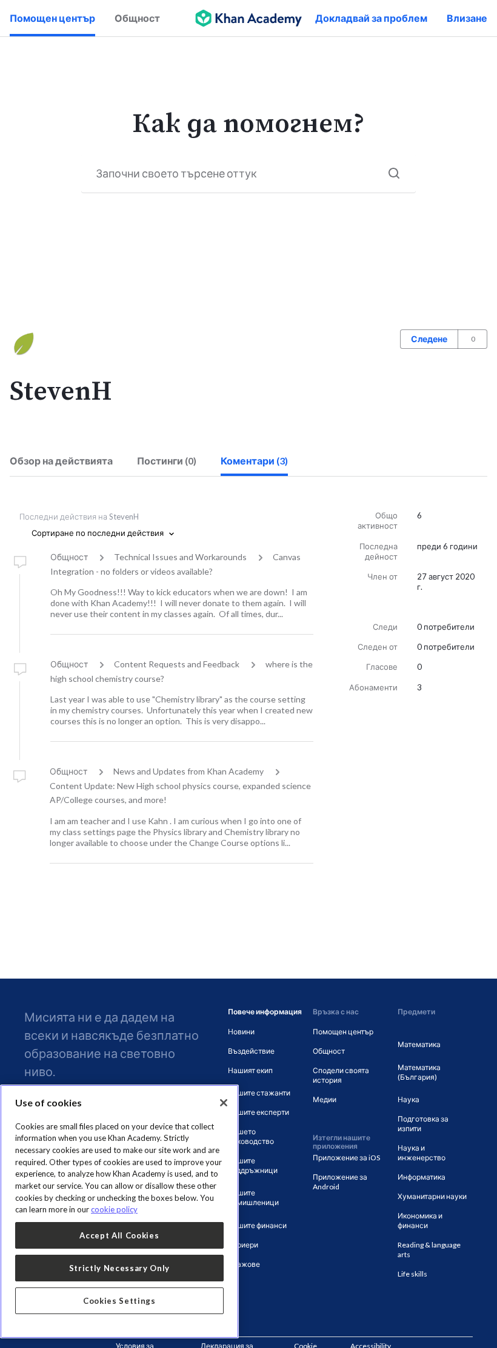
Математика (419, 1044)
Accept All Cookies (119, 1235)
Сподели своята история (341, 1075)
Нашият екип (250, 1070)
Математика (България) (419, 1072)
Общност (137, 18)
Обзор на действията (61, 460)
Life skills (412, 1273)
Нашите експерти (258, 1112)
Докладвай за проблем (371, 18)
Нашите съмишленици (253, 1197)
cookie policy (114, 1209)
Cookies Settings (119, 1301)
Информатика (421, 1176)
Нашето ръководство (251, 1136)
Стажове (244, 1264)
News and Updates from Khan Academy (188, 771)
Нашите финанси (257, 1225)
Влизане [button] (467, 18)
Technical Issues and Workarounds (180, 557)
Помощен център (52, 18)
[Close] (223, 1102)
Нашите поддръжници (253, 1165)
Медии (324, 1099)
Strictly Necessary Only (119, 1268)
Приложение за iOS (346, 1157)
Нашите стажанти (259, 1092)
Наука (408, 1099)
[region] (119, 1211)
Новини (241, 1031)
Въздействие (251, 1051)
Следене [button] (429, 339)
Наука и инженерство (421, 1152)
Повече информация (265, 1011)
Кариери (243, 1244)
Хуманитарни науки (432, 1196)
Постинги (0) (166, 460)
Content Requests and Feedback (176, 664)
